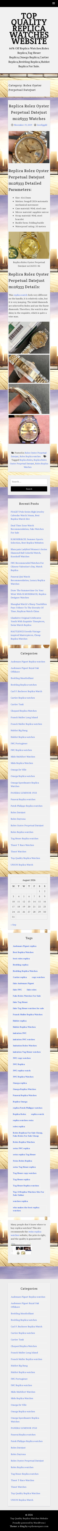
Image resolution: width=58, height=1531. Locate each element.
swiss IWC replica (21, 1148)
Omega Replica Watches (24, 1089)
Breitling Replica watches (24, 684)
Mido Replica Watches (22, 763)
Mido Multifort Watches (23, 756)
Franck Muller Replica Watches (28, 1014)
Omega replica (20, 1083)
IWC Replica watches (21, 750)
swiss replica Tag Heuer (24, 1154)
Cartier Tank (17, 704)
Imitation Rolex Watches (25, 1045)
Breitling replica (20, 964)
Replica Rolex (26, 460)
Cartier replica (20, 977)
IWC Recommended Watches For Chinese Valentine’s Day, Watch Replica (27, 566)
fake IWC (17, 989)
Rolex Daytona (18, 818)
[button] (54, 3)
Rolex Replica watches (30, 456)
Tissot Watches (18, 851)
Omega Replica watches (23, 776)
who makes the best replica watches (26, 1209)
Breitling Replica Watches (25, 971)
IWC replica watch (22, 1070)
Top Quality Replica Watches (25, 858)
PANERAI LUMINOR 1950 (24, 792)
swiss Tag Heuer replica (24, 1167)
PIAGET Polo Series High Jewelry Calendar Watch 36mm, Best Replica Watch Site (27, 515)
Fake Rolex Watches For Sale (27, 995)
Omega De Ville (18, 769)
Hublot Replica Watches (24, 1027)
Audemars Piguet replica (24, 946)
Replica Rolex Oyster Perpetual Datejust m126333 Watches (29, 112)
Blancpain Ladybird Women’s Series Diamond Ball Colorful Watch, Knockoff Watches (29, 553)
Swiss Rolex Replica (22, 1160)
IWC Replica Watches (23, 1076)
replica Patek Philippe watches (27, 1107)
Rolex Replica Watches (24, 1142)
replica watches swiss (23, 1120)
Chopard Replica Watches (24, 710)
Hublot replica (19, 1020)
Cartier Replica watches (23, 697)
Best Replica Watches (23, 952)
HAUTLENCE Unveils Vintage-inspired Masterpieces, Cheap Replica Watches (26, 635)
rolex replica (19, 1126)
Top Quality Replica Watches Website (29, 28)
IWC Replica (19, 1064)
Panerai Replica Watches (25, 1095)
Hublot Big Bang (19, 730)
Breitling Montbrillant (22, 678)
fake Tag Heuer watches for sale (28, 1008)
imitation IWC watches (24, 1039)
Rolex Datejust (18, 812)
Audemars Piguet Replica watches (28, 661)
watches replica (20, 1201)
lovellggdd (42, 125)
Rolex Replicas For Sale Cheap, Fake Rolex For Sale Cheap (28, 1134)
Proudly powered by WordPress (28, 1522)
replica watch (20, 294)
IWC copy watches (22, 1058)
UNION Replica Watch (22, 864)
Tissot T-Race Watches (22, 845)
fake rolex (31, 989)
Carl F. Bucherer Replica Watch (26, 691)
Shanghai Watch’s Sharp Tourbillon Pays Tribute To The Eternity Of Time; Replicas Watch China (29, 608)
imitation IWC (19, 1033)
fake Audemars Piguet (23, 983)
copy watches (38, 977)
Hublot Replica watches (23, 737)
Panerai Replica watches (23, 799)
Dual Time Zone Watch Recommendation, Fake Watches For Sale (27, 529)
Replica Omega (20, 1101)
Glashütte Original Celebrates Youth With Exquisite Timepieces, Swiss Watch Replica (28, 621)
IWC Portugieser (19, 743)
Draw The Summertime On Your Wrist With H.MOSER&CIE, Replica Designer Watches (28, 594)
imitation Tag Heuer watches (27, 1052)
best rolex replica (21, 958)
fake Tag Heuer (20, 1002)
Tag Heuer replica (21, 1179)
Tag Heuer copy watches (24, 1173)
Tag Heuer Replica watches (24, 838)
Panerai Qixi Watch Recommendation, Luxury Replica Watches (28, 580)
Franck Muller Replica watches (26, 723)
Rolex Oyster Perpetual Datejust (27, 825)
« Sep (13, 924)
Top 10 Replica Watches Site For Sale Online (28, 1193)
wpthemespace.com (38, 1526)
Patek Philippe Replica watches (26, 805)
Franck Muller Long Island (24, 717)
